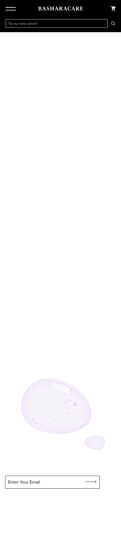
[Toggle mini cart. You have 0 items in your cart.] (113, 8)
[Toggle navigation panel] (12, 8)
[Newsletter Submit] (91, 482)
